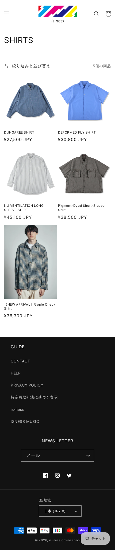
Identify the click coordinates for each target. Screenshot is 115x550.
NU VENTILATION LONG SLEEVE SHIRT (24, 208)
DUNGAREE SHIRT (19, 132)
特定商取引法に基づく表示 (34, 397)
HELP (16, 373)
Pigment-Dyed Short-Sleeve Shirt (81, 208)
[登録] (88, 455)
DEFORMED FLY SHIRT (77, 132)
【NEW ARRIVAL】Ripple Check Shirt (30, 306)
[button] (7, 14)
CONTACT (20, 361)
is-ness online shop (64, 540)
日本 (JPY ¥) (55, 511)
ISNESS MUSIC (25, 421)
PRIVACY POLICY (27, 385)
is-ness (17, 409)
